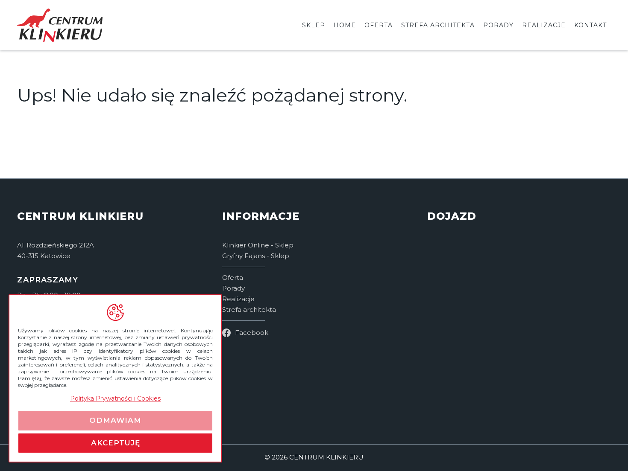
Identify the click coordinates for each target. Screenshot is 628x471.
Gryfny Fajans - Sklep (255, 256)
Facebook (251, 333)
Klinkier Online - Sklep (257, 245)
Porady (498, 25)
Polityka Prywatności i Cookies (115, 398)
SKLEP (313, 25)
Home (345, 25)
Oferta (378, 25)
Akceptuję (115, 443)
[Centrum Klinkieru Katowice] (519, 326)
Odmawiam (115, 420)
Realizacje (544, 25)
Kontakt (590, 25)
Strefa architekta (438, 25)
